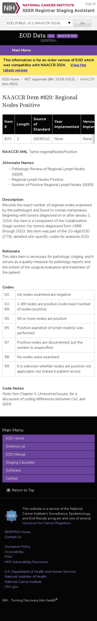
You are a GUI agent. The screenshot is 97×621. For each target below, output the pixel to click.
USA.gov (11, 586)
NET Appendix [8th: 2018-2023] (49, 79)
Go (82, 23)
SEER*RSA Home (18, 532)
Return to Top (23, 490)
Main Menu (21, 50)
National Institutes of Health (25, 576)
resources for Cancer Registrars (46, 523)
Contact (12, 478)
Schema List (15, 446)
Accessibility (14, 551)
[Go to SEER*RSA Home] (48, 8)
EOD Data (47, 36)
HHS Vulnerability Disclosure (26, 561)
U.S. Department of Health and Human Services (40, 571)
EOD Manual (15, 454)
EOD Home (10, 79)
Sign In (90, 3)
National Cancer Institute (23, 581)
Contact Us (13, 537)
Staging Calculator (20, 462)
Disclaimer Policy (17, 546)
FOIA (8, 556)
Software (13, 470)
